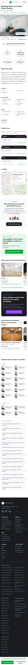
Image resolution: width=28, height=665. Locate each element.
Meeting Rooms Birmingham (18, 615)
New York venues (5, 639)
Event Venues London (6, 582)
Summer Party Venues (6, 572)
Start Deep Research (15, 312)
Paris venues (4, 641)
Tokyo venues (4, 646)
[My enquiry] (25, 2)
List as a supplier (19, 531)
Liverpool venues (5, 618)
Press (3, 554)
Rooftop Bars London (19, 575)
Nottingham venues (6, 627)
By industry (4, 526)
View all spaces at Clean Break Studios (11, 287)
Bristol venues (4, 610)
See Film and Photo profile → (19, 147)
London (12, 37)
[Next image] (20, 269)
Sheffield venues (5, 632)
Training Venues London (7, 579)
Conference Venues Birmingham (19, 609)
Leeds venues (4, 613)
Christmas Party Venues (19, 570)
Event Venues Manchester (20, 604)
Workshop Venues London (20, 591)
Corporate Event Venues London (20, 583)
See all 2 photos (22, 33)
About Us (4, 546)
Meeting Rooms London (19, 577)
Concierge (17, 523)
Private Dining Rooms (6, 575)
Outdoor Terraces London (7, 594)
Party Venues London (19, 572)
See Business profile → (20, 136)
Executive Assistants (6, 538)
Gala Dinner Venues (6, 586)
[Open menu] (3, 2)
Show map (23, 12)
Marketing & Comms (6, 540)
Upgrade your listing (19, 550)
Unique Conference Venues (7, 570)
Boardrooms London (19, 579)
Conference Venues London (7, 567)
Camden (3, 39)
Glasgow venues (5, 615)
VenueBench (4, 550)
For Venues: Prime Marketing (19, 525)
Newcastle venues (5, 625)
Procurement (4, 534)
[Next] (25, 322)
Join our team (18, 546)
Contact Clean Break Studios (20, 662)
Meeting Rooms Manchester (20, 606)
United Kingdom (5, 37)
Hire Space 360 (5, 519)
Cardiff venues (5, 623)
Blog (3, 548)
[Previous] (20, 322)
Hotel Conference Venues (20, 567)
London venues (5, 600)
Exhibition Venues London (7, 589)
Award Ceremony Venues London (20, 586)
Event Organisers (5, 536)
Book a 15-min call (15, 224)
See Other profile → (21, 157)
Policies (3, 558)
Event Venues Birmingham (20, 612)
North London (19, 37)
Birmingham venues (6, 605)
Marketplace (18, 521)
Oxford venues (5, 630)
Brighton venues (5, 620)
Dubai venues (4, 644)
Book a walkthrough (6, 528)
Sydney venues (5, 651)
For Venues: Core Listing (20, 528)
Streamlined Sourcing (6, 521)
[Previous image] (3, 269)
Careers (3, 552)
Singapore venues (5, 649)
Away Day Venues (5, 577)
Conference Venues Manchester (19, 601)
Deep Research (18, 519)
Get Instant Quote (8, 662)
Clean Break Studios (8, 10)
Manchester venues (6, 603)
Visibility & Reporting (6, 525)
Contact (3, 556)
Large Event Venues (19, 589)
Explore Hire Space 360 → (14, 251)
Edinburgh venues (5, 608)
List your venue (18, 530)
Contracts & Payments (6, 523)
